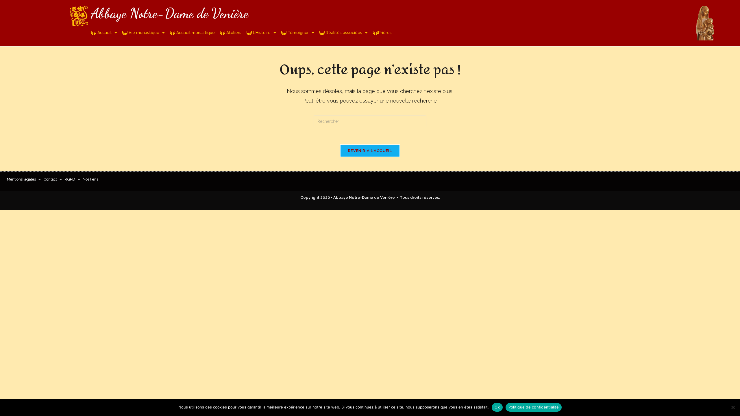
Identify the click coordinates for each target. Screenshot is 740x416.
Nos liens (90, 179)
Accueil (104, 32)
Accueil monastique (195, 32)
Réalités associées (343, 32)
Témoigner (297, 32)
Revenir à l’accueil (370, 150)
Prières (385, 32)
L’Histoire (261, 32)
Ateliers (233, 32)
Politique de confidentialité (533, 407)
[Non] (733, 407)
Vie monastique (143, 32)
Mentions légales (21, 179)
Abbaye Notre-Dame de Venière (169, 13)
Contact (50, 179)
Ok (497, 407)
